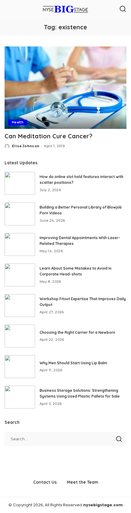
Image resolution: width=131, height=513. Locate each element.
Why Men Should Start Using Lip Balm (73, 363)
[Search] (122, 9)
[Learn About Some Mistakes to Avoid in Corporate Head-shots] (20, 275)
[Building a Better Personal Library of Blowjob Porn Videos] (20, 213)
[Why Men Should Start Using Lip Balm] (20, 366)
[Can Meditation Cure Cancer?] (65, 87)
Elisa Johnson (25, 146)
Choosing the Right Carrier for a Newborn (77, 332)
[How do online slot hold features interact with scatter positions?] (20, 183)
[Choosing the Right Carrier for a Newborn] (20, 336)
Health (17, 122)
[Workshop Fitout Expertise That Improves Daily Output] (20, 305)
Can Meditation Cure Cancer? (48, 136)
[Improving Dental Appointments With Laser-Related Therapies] (20, 244)
